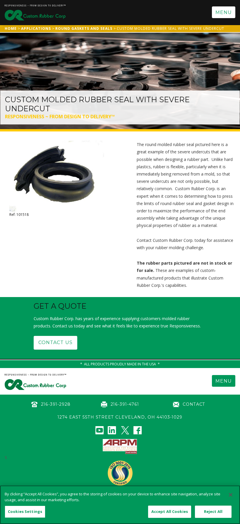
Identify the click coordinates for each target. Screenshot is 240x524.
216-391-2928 (55, 404)
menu (223, 12)
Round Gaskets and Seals (83, 28)
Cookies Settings (25, 511)
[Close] (230, 494)
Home (11, 28)
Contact (194, 404)
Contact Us (55, 342)
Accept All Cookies (169, 511)
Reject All (213, 511)
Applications (36, 28)
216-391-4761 (125, 404)
